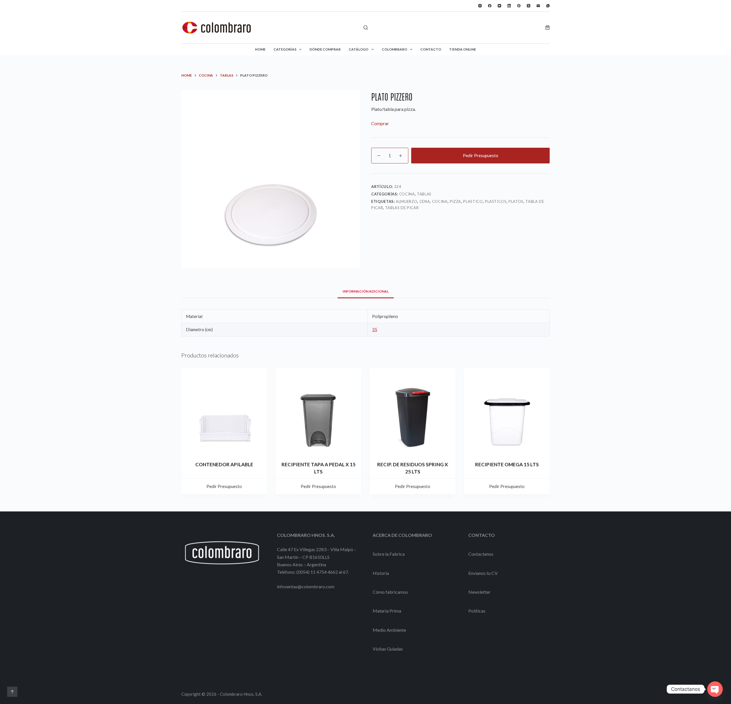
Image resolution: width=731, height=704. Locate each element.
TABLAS (424, 194)
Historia (381, 573)
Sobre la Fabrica (389, 554)
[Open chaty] (715, 689)
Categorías (285, 49)
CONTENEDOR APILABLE (224, 464)
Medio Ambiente (389, 630)
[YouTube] (499, 5)
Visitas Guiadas (388, 648)
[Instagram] (480, 5)
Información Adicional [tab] (366, 291)
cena (424, 201)
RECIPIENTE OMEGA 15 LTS (507, 464)
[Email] (538, 5)
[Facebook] (489, 5)
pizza (455, 201)
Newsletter (479, 592)
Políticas (476, 610)
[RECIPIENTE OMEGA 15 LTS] (507, 411)
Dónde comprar (325, 49)
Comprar (380, 123)
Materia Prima (387, 610)
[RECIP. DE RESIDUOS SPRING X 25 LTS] (412, 411)
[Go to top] (12, 692)
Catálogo (358, 49)
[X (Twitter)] (528, 5)
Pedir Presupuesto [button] (224, 486)
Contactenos (480, 554)
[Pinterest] (519, 5)
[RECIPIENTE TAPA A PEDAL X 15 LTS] (318, 411)
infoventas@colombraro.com (305, 586)
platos (516, 201)
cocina (440, 201)
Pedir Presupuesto (480, 155)
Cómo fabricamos (390, 592)
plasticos (496, 201)
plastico (473, 201)
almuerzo (406, 201)
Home (260, 49)
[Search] (366, 27)
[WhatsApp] (548, 5)
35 (374, 329)
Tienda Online (462, 49)
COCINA (407, 194)
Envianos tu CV (483, 573)
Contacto (430, 49)
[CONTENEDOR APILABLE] (224, 411)
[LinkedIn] (509, 5)
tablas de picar (402, 207)
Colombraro (394, 49)
